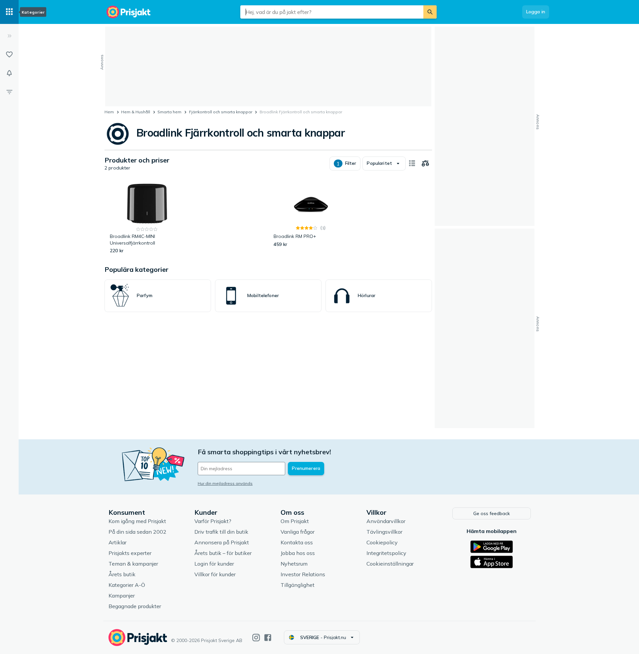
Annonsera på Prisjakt (221, 542)
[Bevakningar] (9, 73)
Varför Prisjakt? (212, 521)
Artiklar (117, 542)
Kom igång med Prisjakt (137, 521)
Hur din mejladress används (225, 483)
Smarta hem (169, 111)
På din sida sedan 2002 (137, 531)
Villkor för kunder (215, 574)
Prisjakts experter (129, 553)
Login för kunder (214, 563)
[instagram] (256, 637)
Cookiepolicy (382, 542)
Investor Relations (303, 574)
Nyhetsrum (294, 563)
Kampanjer (121, 595)
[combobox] (331, 12)
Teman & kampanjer (133, 563)
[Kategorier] (9, 12)
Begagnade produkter (134, 606)
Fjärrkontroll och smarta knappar (220, 111)
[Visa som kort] (412, 163)
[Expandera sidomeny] (9, 36)
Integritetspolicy (386, 553)
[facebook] (267, 637)
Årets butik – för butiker (223, 553)
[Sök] (430, 12)
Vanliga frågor (298, 531)
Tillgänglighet (298, 585)
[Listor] (9, 54)
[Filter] (9, 91)
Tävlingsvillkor (384, 531)
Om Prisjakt (295, 521)
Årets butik (121, 574)
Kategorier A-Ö (126, 585)
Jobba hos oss (298, 553)
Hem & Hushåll (135, 111)
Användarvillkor (385, 521)
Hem (109, 111)
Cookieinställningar (390, 563)
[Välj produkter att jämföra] (425, 163)
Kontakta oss (297, 542)
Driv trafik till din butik (221, 531)
